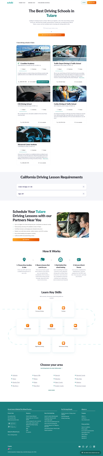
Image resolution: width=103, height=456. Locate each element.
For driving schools (44, 2)
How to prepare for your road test (33, 421)
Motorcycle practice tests (13, 419)
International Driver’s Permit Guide (51, 428)
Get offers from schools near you (91, 452)
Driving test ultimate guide (50, 418)
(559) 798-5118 (61, 122)
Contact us (84, 418)
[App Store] (15, 423)
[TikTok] (87, 447)
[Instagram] (83, 447)
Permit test (22, 2)
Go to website (33, 81)
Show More (51, 390)
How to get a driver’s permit (32, 423)
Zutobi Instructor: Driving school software (68, 414)
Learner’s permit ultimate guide (51, 416)
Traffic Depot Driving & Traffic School (67, 63)
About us (83, 416)
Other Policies (85, 434)
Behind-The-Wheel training (32, 424)
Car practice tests (11, 416)
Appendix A (84, 436)
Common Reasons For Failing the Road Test (51, 426)
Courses (28, 426)
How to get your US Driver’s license (32, 418)
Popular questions (48, 430)
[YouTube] (79, 447)
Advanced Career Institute (27, 144)
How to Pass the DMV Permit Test (51, 421)
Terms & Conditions (86, 427)
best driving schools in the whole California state (51, 368)
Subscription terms (86, 432)
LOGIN (84, 2)
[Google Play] (15, 426)
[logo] (10, 2)
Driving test (31, 2)
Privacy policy (84, 428)
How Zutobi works (86, 419)
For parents (28, 432)
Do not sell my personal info (88, 430)
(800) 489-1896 (23, 81)
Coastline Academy (27, 63)
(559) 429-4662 (61, 82)
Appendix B (84, 438)
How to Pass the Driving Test (50, 423)
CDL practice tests (12, 418)
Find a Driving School (12, 434)
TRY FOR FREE (91, 2)
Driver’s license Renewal (31, 416)
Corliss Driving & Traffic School (65, 104)
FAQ (27, 430)
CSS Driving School (25, 104)
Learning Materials (65, 416)
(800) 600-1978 (25, 163)
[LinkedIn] (94, 447)
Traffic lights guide (48, 419)
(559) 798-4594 (25, 122)
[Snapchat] (90, 447)
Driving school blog (65, 418)
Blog (27, 428)
